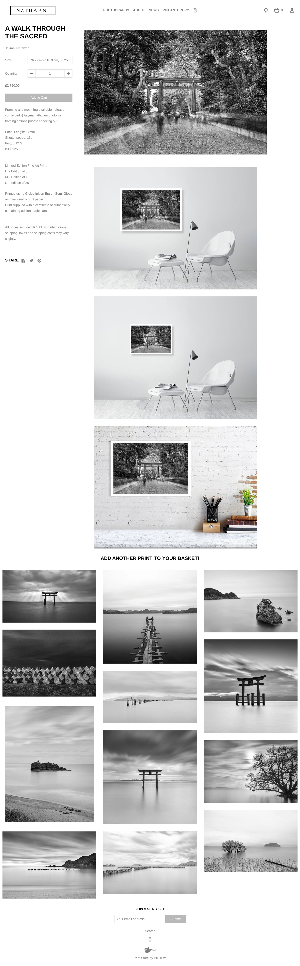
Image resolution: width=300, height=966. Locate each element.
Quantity (11, 73)
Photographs (116, 10)
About (139, 10)
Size (8, 60)
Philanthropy (176, 10)
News (154, 10)
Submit (175, 919)
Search (150, 931)
